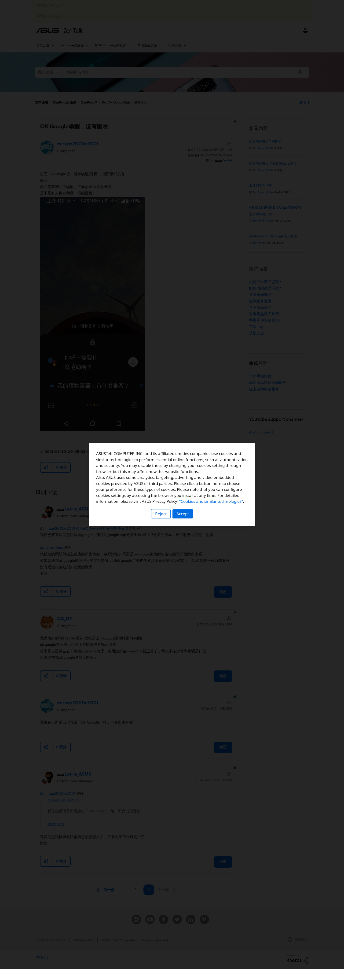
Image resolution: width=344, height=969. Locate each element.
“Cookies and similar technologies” (211, 501)
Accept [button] (182, 513)
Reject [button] (161, 513)
